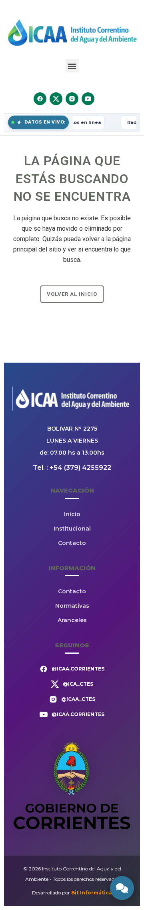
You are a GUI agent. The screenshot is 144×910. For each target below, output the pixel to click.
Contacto (72, 543)
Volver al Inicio (72, 294)
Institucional (72, 528)
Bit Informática (91, 893)
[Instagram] (72, 98)
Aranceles (72, 620)
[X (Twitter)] (56, 98)
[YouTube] (88, 98)
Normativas (72, 605)
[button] (72, 65)
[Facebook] (40, 98)
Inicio (72, 514)
